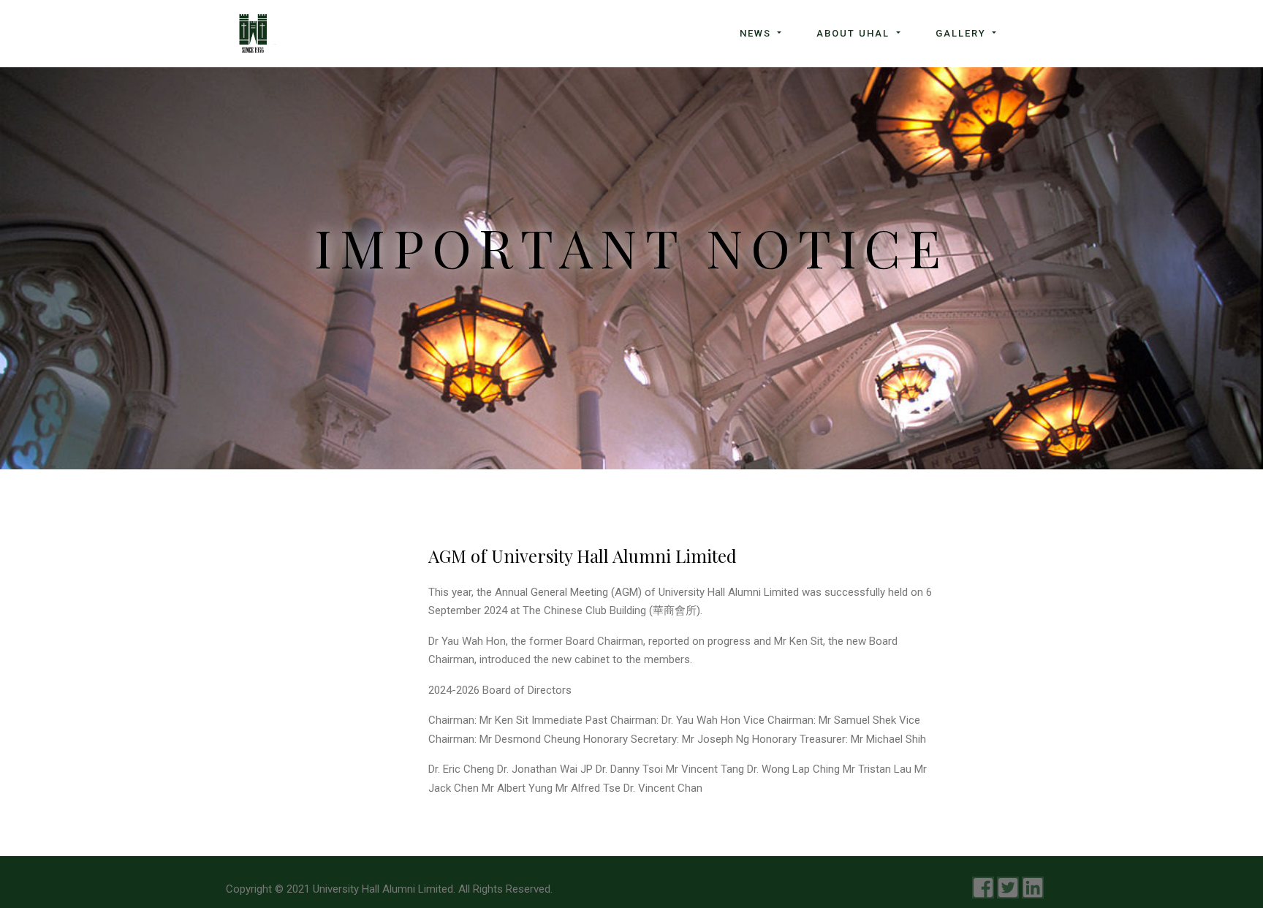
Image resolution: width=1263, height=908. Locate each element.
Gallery (963, 33)
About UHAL (854, 33)
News (757, 33)
